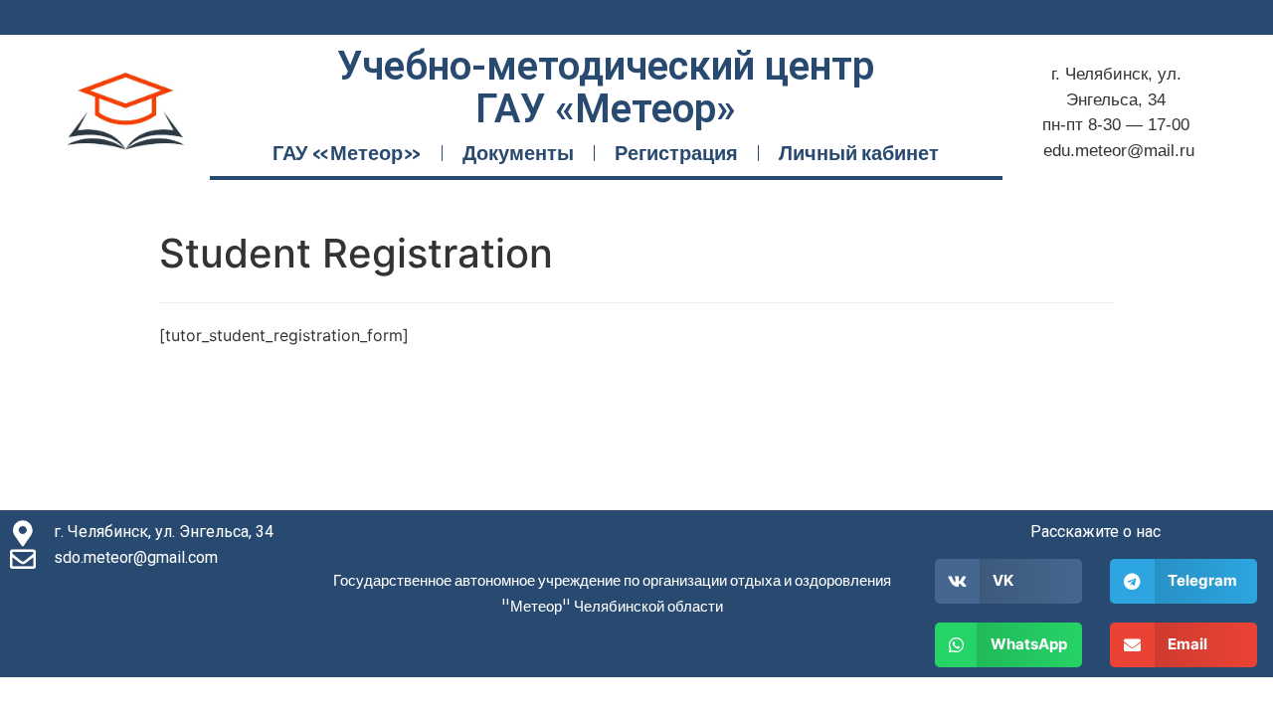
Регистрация (676, 152)
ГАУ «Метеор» (347, 152)
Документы (518, 152)
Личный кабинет (859, 152)
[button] (1008, 581)
